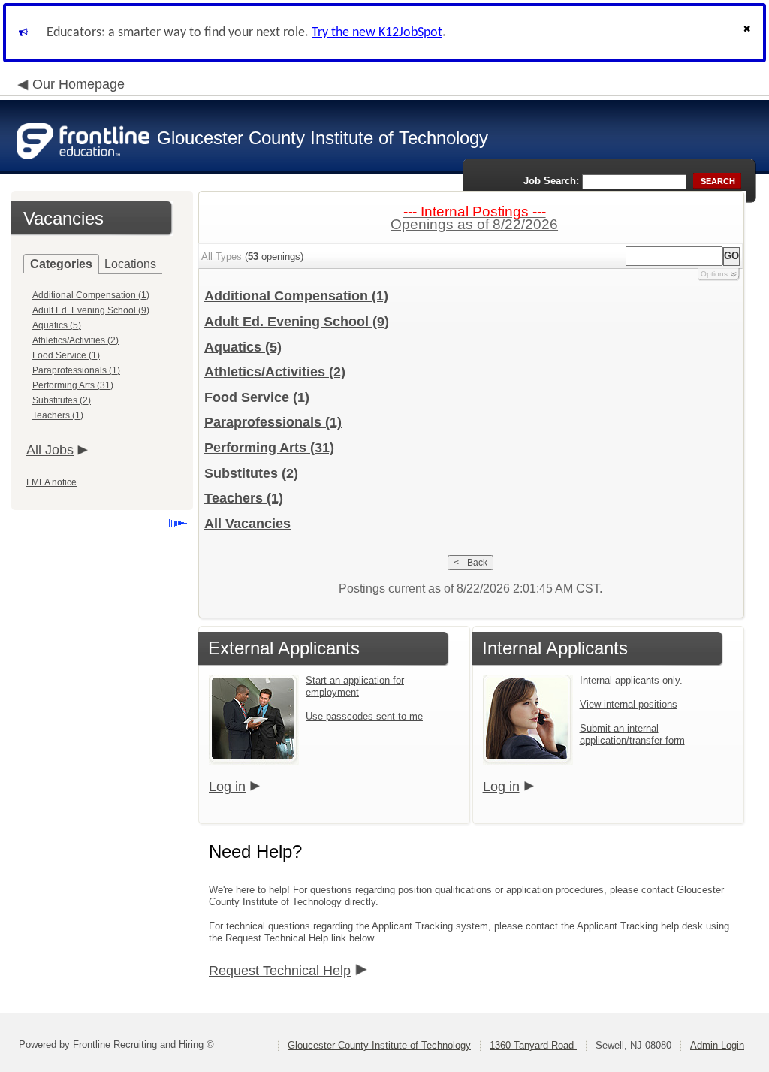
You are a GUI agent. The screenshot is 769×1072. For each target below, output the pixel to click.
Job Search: (551, 180)
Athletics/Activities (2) (75, 340)
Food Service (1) (66, 355)
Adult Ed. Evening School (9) (90, 310)
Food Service (256, 397)
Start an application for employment (355, 686)
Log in (227, 786)
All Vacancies (247, 523)
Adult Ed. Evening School (296, 321)
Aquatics (243, 347)
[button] (748, 32)
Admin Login (717, 1045)
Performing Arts (269, 447)
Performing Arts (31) (72, 385)
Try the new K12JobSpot (377, 33)
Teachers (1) (57, 415)
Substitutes (251, 473)
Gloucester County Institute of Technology (379, 1045)
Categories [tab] (61, 264)
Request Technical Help (280, 970)
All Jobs (50, 449)
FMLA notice (51, 482)
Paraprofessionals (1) (76, 370)
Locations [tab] (130, 264)
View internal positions (628, 704)
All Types (221, 256)
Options (714, 274)
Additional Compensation (296, 295)
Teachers (243, 498)
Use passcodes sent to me (364, 716)
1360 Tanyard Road (533, 1045)
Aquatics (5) (56, 325)
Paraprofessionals (273, 422)
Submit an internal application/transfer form (632, 734)
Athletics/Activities (274, 371)
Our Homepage (78, 84)
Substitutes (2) (61, 400)
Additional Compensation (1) (90, 295)
